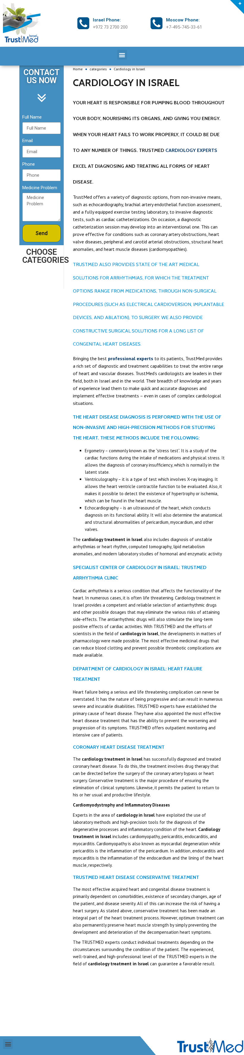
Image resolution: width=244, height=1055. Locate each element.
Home (78, 69)
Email (27, 140)
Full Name (32, 117)
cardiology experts (191, 150)
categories (98, 69)
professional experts (130, 358)
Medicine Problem (39, 187)
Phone (28, 164)
